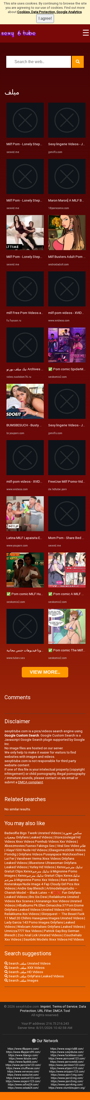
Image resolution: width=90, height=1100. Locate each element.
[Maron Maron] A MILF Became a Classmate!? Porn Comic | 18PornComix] (67, 193)
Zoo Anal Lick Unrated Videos (40, 935)
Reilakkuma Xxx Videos (21, 914)
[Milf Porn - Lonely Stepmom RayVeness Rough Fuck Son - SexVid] (25, 136)
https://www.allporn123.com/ (67, 1068)
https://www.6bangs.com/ (23, 1055)
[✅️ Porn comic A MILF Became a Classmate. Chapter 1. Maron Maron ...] (67, 586)
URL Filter (45, 1011)
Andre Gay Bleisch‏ (30, 888)
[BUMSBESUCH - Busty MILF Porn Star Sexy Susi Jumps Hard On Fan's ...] (25, 418)
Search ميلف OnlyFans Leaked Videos (36, 976)
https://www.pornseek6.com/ (67, 1061)
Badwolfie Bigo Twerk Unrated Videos (32, 833)
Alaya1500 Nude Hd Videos (26, 850)
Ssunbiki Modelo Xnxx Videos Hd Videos (54, 939)
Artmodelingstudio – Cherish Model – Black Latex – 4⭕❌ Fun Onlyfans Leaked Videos (42, 892)
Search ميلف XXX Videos (26, 968)
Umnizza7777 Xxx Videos (23, 931)
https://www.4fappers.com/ (23, 1048)
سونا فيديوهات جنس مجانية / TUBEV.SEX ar (36, 650)
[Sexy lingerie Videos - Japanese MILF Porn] (67, 136)
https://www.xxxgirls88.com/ (67, 1048)
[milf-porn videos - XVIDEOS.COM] (25, 474)
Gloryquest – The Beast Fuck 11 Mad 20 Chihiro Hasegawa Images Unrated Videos (44, 916)
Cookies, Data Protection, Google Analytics (49, 12)
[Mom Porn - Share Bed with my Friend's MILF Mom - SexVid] (67, 530)
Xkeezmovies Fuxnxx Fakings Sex (29, 846)
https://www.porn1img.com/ (67, 1074)
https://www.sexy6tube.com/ (67, 1052)
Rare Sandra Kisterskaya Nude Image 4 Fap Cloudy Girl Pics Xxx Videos (42, 884)
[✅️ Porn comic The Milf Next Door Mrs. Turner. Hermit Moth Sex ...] (67, 643)
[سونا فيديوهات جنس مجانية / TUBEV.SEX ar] (25, 643)
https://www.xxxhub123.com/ (23, 1078)
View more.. (45, 672)
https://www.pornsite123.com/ (23, 1065)
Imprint (45, 1006)
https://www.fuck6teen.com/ (66, 1055)
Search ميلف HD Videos (25, 972)
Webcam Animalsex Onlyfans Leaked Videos (50, 927)
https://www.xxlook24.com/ (23, 1087)
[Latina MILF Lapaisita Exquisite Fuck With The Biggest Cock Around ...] (25, 530)
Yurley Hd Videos (41, 867)
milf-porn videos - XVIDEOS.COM (30, 481)
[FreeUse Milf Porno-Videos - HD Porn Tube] (67, 474)
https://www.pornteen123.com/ (67, 1065)
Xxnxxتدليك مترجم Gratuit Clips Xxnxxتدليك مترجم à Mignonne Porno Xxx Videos (42, 877)
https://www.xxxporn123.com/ (23, 1081)
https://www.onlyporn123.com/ (67, 1071)
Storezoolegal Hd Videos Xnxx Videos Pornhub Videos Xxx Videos (42, 839)
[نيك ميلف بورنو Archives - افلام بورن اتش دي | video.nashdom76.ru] (25, 361)
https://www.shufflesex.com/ (23, 1068)
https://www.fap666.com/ (23, 1061)
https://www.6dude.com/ (23, 1058)
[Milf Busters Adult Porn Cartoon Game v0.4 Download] (67, 249)
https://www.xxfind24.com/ (23, 1084)
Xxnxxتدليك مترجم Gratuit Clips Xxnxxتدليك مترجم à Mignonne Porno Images (43, 871)
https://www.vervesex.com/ (23, 1071)
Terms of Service (65, 1006)
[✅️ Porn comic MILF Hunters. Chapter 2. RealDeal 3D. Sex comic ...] (25, 586)
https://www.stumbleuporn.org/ (66, 1087)
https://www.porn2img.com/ (67, 1078)
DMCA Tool (61, 1011)
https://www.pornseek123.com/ (66, 1058)
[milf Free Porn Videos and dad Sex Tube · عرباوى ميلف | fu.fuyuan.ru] (25, 305)
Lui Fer (9, 858)
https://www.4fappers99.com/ (23, 1052)
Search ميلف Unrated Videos (29, 963)
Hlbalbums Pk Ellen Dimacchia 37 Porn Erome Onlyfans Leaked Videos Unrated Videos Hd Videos (44, 907)
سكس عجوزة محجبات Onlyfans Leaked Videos (43, 835)
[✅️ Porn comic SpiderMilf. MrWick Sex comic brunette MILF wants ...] (67, 361)
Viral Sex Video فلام (71, 846)
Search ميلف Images (23, 980)
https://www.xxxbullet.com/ (23, 1074)
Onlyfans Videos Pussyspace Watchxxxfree (50, 854)
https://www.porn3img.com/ (67, 1081)
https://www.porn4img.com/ (67, 1084)
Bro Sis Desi (38, 897)
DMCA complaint (30, 782)
